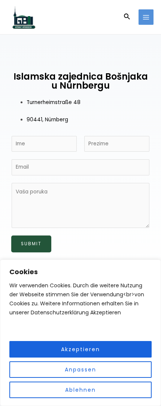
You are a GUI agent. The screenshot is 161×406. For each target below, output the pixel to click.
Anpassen (80, 369)
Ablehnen (80, 390)
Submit (31, 244)
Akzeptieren (80, 349)
